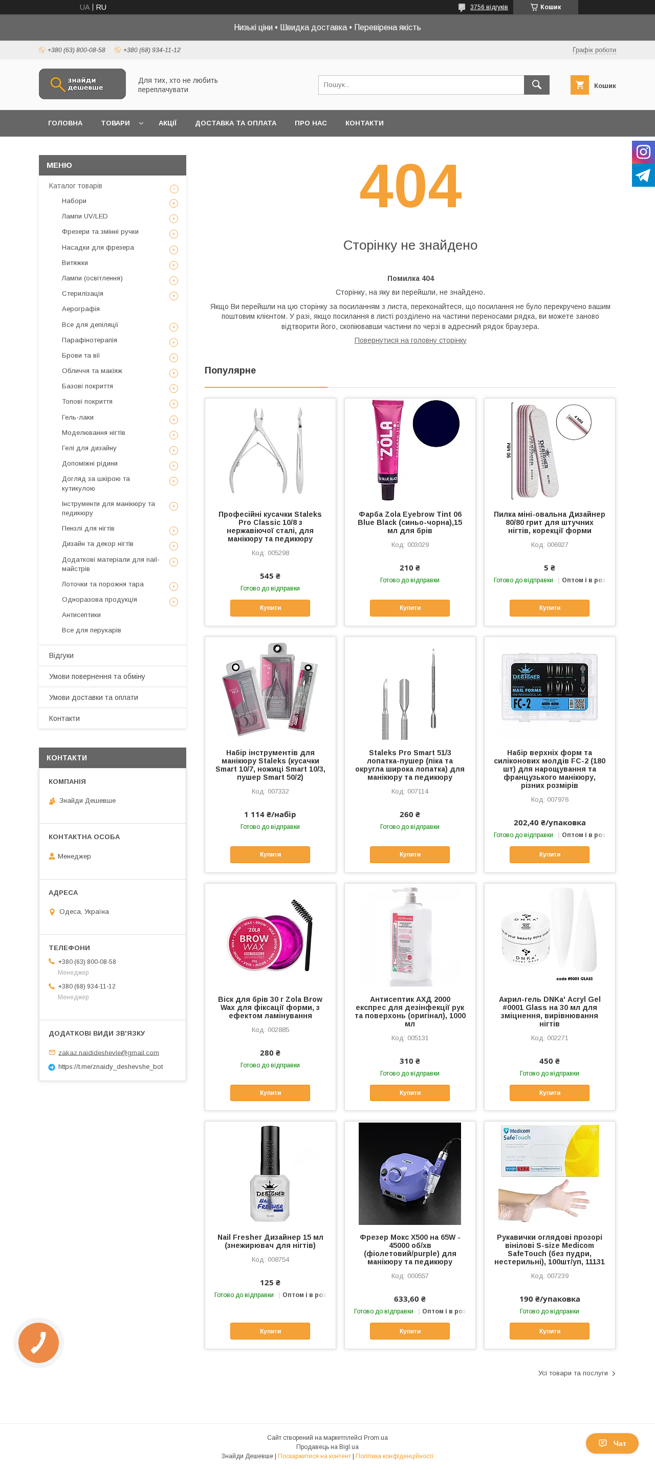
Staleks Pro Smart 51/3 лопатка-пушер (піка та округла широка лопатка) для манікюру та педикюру (410, 765)
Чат (620, 1443)
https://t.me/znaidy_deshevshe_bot (110, 1066)
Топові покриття (87, 401)
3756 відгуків (489, 7)
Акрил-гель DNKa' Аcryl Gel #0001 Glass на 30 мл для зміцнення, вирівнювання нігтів (550, 1011)
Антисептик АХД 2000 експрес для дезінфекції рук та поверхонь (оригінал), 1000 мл (410, 1011)
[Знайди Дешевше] (82, 97)
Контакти (364, 123)
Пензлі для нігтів (88, 528)
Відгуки (61, 655)
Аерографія (81, 309)
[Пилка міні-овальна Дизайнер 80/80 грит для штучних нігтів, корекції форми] (550, 450)
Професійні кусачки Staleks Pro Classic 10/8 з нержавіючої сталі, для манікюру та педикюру (270, 526)
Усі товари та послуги (573, 1373)
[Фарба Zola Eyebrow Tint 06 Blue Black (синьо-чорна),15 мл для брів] (410, 450)
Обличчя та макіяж (92, 371)
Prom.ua (376, 1437)
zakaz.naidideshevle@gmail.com (108, 1052)
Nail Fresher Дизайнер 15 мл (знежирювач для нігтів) (270, 1241)
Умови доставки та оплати (93, 697)
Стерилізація (82, 293)
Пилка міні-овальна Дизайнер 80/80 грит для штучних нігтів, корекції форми (549, 522)
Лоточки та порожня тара (103, 584)
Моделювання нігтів (93, 432)
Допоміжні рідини (90, 463)
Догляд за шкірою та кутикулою (96, 483)
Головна (65, 123)
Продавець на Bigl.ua (327, 1447)
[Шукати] (537, 85)
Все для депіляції (90, 324)
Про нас (311, 123)
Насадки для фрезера (98, 247)
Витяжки (75, 263)
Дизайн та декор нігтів (98, 543)
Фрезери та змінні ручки (100, 231)
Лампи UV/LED (85, 216)
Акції (168, 123)
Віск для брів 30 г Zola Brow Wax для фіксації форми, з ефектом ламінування (270, 1007)
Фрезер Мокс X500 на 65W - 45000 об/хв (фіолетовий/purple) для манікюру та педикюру (410, 1249)
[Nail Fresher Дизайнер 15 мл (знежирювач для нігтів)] (270, 1173)
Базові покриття (87, 386)
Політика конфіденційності (394, 1456)
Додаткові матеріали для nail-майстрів (111, 564)
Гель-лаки (78, 417)
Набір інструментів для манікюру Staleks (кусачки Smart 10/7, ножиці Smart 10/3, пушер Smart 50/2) (270, 765)
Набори (74, 201)
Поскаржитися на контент (314, 1456)
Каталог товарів (75, 186)
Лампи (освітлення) (92, 278)
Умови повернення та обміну (97, 676)
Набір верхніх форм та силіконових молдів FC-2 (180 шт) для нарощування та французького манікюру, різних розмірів (549, 769)
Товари (115, 123)
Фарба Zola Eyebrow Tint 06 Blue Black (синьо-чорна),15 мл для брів (410, 522)
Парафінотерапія (89, 340)
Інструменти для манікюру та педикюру (108, 508)
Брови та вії (81, 355)
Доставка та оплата (235, 123)
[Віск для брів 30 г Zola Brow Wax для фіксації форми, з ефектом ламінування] (270, 935)
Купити (270, 607)
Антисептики (81, 615)
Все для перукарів (91, 630)
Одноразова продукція (99, 599)
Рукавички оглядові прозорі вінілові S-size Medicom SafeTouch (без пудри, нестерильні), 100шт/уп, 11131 (549, 1249)
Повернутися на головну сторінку (411, 340)
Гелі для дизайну (89, 448)
